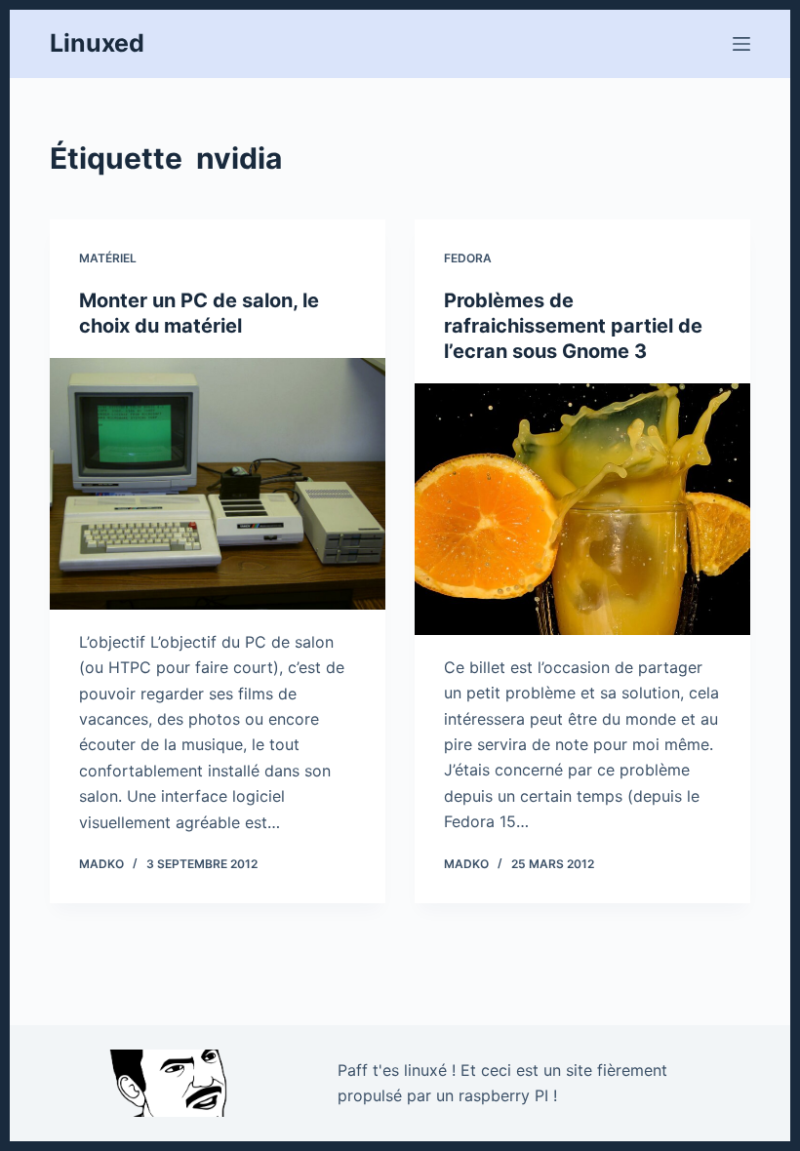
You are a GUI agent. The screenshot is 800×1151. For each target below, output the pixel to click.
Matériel (108, 258)
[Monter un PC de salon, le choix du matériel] (217, 484)
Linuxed (97, 43)
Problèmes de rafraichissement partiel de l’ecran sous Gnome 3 (573, 326)
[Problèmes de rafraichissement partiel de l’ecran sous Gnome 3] (582, 509)
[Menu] (741, 44)
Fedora (468, 258)
